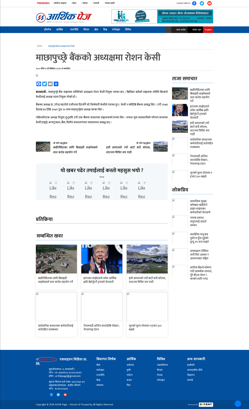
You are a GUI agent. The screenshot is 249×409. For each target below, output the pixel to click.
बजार (129, 380)
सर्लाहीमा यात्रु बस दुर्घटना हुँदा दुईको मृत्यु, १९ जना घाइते (199, 238)
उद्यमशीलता (162, 365)
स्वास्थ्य (99, 385)
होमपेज (47, 30)
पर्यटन (130, 375)
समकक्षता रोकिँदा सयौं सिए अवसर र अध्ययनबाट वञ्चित (199, 255)
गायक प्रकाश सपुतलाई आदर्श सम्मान (198, 221)
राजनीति (74, 30)
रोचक (160, 375)
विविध (128, 30)
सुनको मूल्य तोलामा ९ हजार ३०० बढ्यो (145, 327)
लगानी (96, 3)
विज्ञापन (191, 375)
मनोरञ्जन (116, 30)
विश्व (105, 30)
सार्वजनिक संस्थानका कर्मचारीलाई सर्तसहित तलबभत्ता (55, 327)
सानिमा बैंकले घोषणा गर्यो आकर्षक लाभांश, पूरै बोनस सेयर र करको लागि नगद (201, 273)
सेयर (74, 3)
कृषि (129, 370)
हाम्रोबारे (191, 365)
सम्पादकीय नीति (194, 370)
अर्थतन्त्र (130, 365)
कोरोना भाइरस (60, 3)
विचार (86, 30)
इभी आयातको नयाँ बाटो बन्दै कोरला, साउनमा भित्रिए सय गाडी (147, 280)
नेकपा (85, 3)
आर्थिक (59, 30)
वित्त (128, 385)
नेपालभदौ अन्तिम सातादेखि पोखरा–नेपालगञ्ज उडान (101, 327)
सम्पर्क (190, 380)
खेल (96, 30)
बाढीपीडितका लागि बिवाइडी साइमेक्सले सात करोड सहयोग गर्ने (55, 280)
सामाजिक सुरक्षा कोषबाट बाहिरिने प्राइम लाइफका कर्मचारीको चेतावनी (200, 207)
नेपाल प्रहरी (110, 3)
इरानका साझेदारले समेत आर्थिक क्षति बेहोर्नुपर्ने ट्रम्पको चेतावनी (99, 280)
